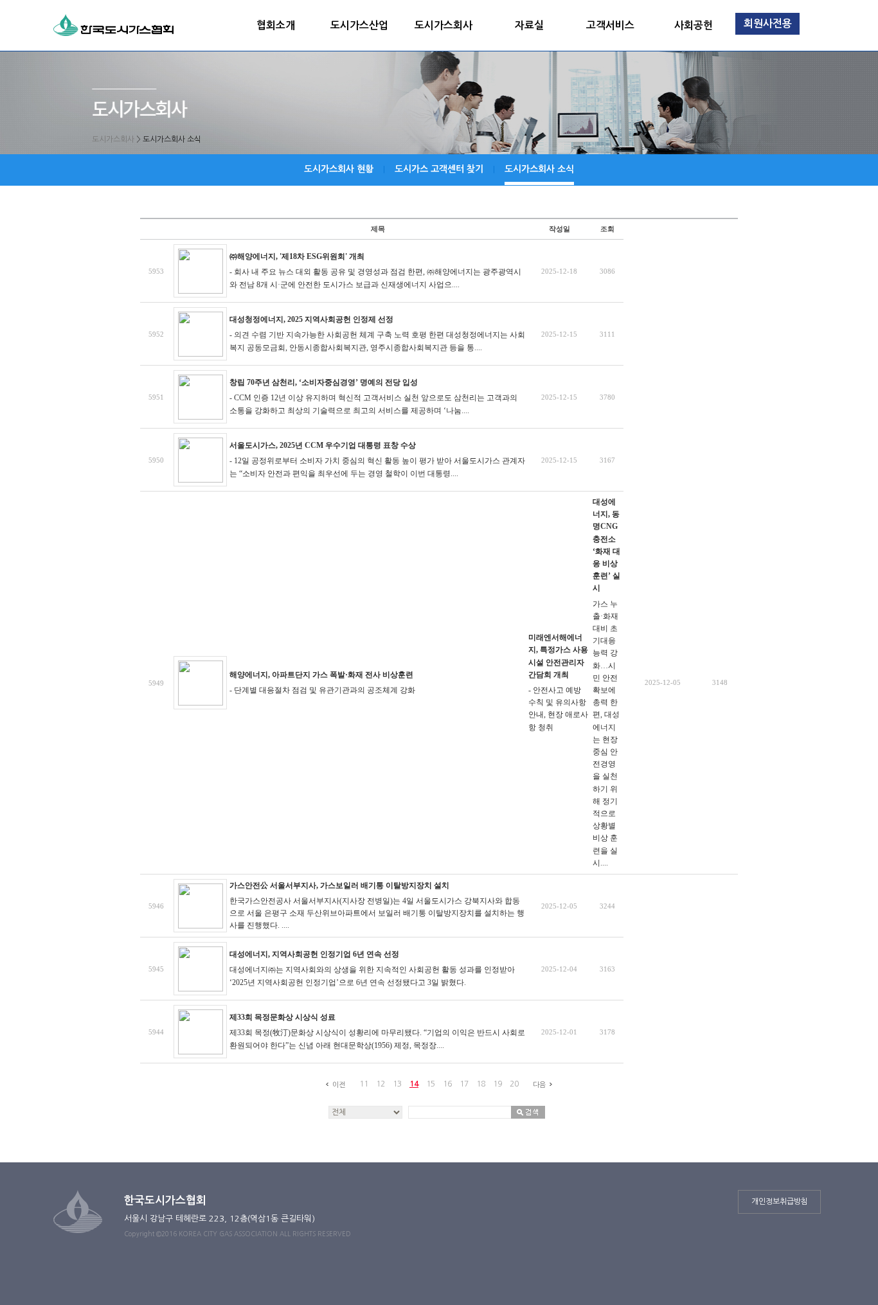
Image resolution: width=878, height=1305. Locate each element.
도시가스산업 (359, 25)
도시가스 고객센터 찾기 (439, 168)
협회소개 (275, 25)
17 (464, 1084)
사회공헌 (693, 25)
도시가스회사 (443, 25)
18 (480, 1084)
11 (363, 1084)
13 (397, 1084)
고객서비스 (610, 25)
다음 (539, 1084)
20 (514, 1084)
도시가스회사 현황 (338, 168)
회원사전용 (768, 23)
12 (380, 1084)
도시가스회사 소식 (539, 168)
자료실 (529, 25)
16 (447, 1084)
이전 (338, 1084)
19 (497, 1084)
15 (430, 1084)
